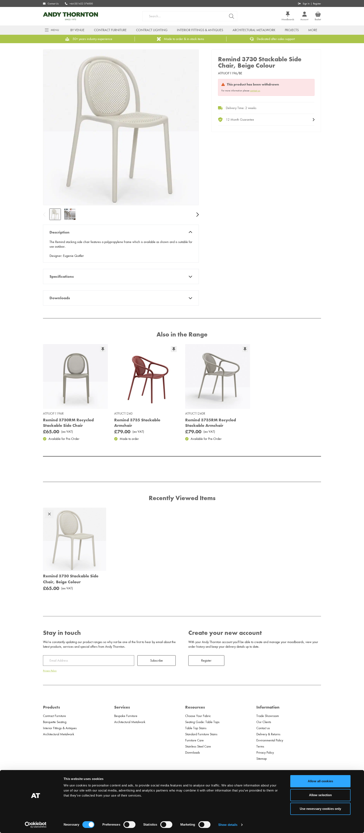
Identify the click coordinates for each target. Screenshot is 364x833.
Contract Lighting (151, 30)
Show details (227, 824)
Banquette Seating (54, 722)
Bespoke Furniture (125, 716)
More (312, 30)
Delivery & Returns (268, 734)
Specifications (62, 276)
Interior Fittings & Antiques (200, 30)
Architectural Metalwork (254, 30)
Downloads (60, 298)
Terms (260, 746)
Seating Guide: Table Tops (202, 722)
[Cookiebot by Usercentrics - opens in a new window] (35, 825)
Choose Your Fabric (198, 716)
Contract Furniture (110, 30)
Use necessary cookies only (320, 808)
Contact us (263, 728)
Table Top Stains (195, 728)
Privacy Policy (50, 670)
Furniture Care (194, 740)
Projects (292, 30)
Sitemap (261, 759)
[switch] (129, 824)
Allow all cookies (320, 781)
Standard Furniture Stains (201, 734)
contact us (255, 90)
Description (60, 232)
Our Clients (263, 722)
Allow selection (320, 795)
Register (317, 3)
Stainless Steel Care (198, 746)
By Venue (77, 30)
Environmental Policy (269, 740)
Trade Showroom (267, 716)
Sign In (306, 3)
